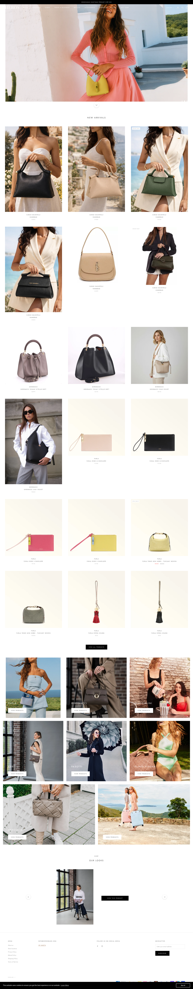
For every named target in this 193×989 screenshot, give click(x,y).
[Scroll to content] (96, 105)
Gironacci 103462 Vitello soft (33, 389)
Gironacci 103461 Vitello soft (96, 389)
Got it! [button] (183, 985)
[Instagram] (102, 946)
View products (17, 710)
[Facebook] (97, 946)
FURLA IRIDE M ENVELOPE (96, 461)
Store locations (12, 949)
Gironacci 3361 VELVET (33, 489)
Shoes (47, 7)
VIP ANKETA (42, 945)
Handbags (36, 7)
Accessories (90, 7)
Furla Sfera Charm (96, 633)
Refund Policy (12, 955)
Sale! (114, 7)
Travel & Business (62, 7)
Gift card (125, 7)
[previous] (28, 897)
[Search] (182, 7)
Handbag (33, 217)
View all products (96, 647)
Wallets (77, 7)
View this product (115, 898)
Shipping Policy (12, 959)
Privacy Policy (12, 952)
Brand (25, 7)
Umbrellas (103, 7)
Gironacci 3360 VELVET (159, 389)
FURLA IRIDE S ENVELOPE (33, 561)
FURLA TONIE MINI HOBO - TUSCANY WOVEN (159, 561)
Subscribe (162, 953)
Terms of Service (13, 962)
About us (10, 945)
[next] (164, 897)
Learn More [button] (65, 985)
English (169, 7)
